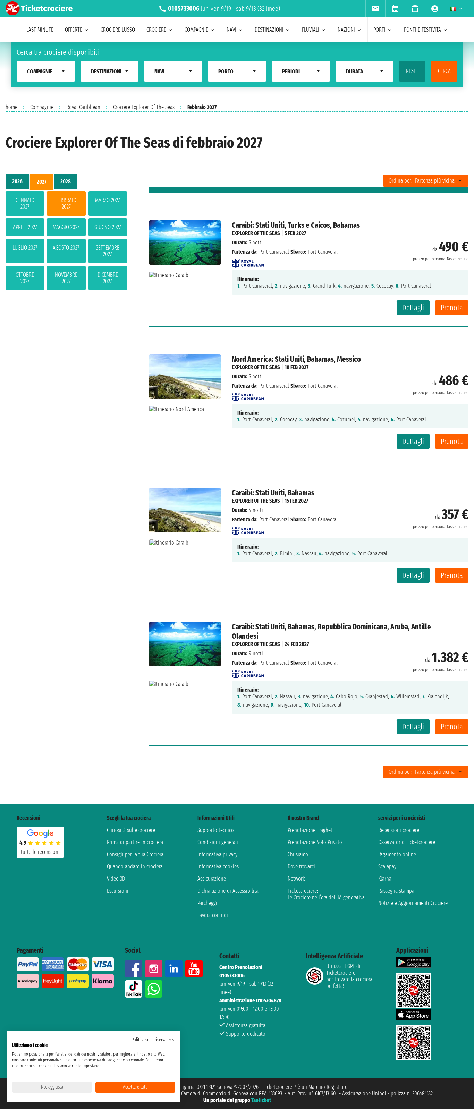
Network (296, 878)
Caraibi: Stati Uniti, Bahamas (273, 492)
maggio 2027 (66, 227)
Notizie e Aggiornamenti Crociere (413, 903)
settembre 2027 (107, 251)
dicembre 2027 (108, 278)
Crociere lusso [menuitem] (118, 29)
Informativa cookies (218, 866)
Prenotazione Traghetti (312, 830)
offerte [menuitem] (73, 29)
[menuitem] (375, 8)
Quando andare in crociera (135, 866)
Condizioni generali (217, 842)
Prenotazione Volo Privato (315, 842)
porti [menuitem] (379, 29)
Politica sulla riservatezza (153, 1040)
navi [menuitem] (231, 29)
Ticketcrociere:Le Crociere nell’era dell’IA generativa (326, 894)
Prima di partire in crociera (135, 842)
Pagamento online (397, 854)
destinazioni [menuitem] (269, 29)
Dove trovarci (301, 866)
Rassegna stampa (396, 891)
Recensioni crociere (398, 830)
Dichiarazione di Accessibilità (228, 891)
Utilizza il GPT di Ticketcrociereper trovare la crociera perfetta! (349, 976)
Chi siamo (298, 854)
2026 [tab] (17, 181)
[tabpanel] (66, 242)
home (11, 107)
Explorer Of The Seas (256, 233)
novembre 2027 (66, 278)
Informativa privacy (217, 854)
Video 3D (116, 878)
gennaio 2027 (25, 203)
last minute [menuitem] (39, 29)
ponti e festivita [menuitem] (422, 29)
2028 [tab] (65, 181)
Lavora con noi (212, 915)
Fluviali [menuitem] (310, 29)
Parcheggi (207, 903)
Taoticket (261, 1100)
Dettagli (413, 307)
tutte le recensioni (40, 852)
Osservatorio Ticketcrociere (406, 842)
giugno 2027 (107, 227)
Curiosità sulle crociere (131, 830)
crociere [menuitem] (156, 29)
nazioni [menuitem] (346, 29)
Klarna (384, 878)
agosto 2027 (66, 247)
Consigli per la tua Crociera (135, 854)
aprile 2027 (25, 227)
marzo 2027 (107, 200)
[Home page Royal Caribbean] (248, 261)
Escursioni (117, 891)
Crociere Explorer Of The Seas (144, 107)
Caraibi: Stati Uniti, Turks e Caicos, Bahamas (296, 225)
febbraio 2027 (66, 203)
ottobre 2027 (25, 278)
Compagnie (41, 107)
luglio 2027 (24, 247)
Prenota (452, 307)
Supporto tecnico (215, 830)
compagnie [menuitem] (196, 29)
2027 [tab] (41, 181)
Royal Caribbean (83, 107)
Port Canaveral (274, 252)
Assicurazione (211, 878)
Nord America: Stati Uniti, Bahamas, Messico (296, 359)
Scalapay (387, 866)
